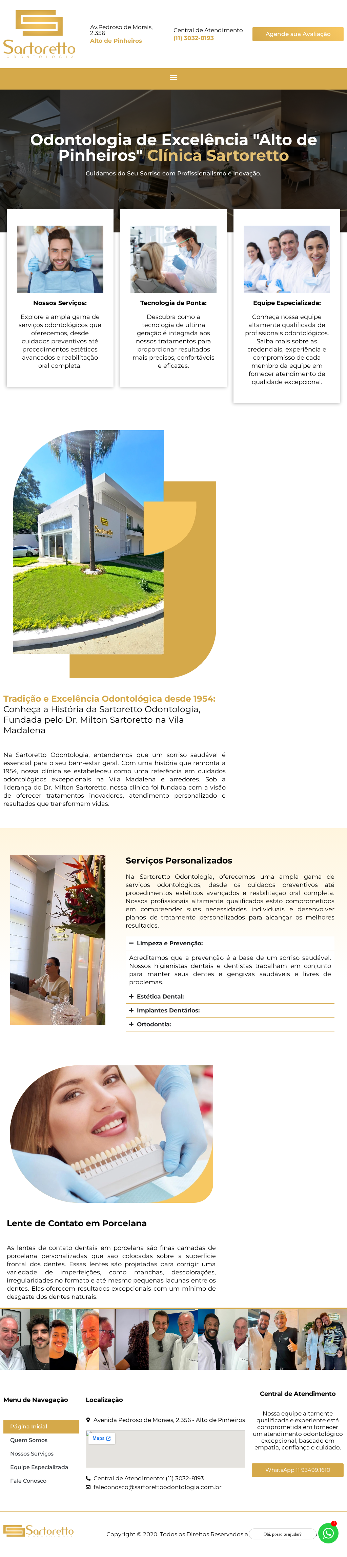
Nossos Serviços (32, 1453)
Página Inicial (28, 1426)
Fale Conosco (28, 1481)
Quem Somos (28, 1440)
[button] (173, 77)
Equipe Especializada (39, 1467)
